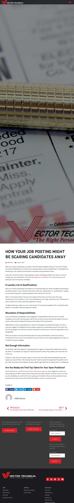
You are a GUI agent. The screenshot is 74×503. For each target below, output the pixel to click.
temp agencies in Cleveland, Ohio (41, 277)
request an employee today (47, 378)
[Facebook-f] (47, 479)
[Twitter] (55, 479)
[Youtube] (62, 479)
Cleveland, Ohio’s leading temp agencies (35, 371)
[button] (70, 5)
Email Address (53, 430)
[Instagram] (58, 479)
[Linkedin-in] (51, 479)
